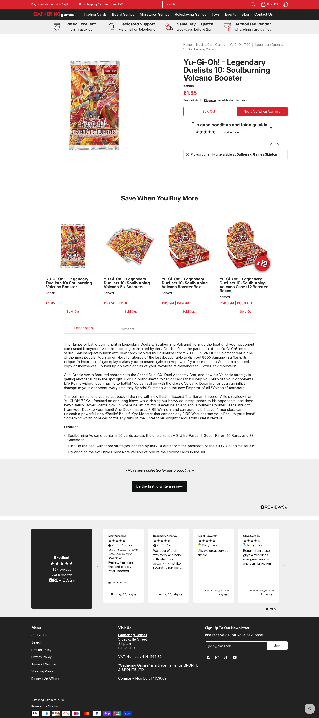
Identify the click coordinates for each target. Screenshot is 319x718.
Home (187, 44)
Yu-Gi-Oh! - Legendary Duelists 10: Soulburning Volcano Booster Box (185, 283)
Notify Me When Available (262, 111)
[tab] (83, 329)
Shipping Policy (42, 671)
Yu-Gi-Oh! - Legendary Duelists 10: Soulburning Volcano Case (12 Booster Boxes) (244, 285)
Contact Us (39, 635)
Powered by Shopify (44, 706)
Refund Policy (41, 650)
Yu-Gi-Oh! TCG (240, 44)
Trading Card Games (210, 44)
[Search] (253, 4)
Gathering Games (42, 700)
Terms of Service (43, 664)
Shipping (210, 100)
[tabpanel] (159, 396)
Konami (189, 86)
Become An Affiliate (45, 678)
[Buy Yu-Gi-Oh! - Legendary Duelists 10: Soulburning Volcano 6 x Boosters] (130, 246)
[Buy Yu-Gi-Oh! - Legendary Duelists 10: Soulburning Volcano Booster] (73, 246)
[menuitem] (269, 4)
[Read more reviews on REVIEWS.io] (62, 580)
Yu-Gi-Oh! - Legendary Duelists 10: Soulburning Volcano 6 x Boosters (127, 283)
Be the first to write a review (159, 486)
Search (36, 642)
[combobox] (206, 4)
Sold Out (209, 111)
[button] (159, 484)
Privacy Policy (41, 657)
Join (277, 645)
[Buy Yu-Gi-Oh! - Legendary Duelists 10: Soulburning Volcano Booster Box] (188, 246)
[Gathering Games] (54, 14)
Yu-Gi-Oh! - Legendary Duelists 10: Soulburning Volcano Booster (69, 283)
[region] (191, 565)
